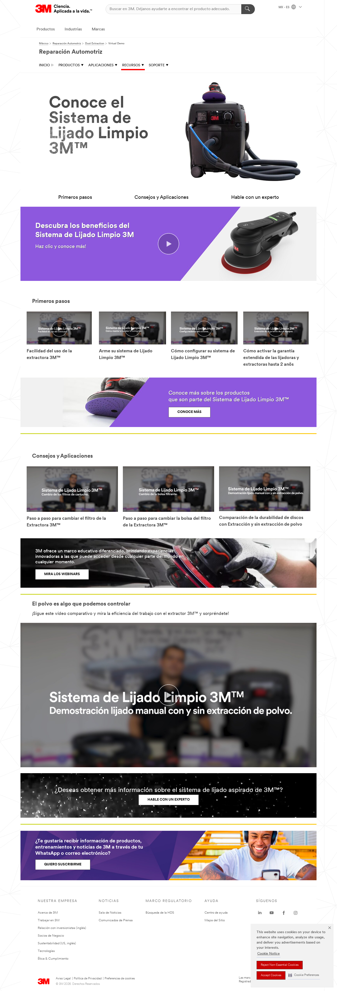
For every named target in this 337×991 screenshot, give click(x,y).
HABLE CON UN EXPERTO (169, 800)
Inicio (44, 65)
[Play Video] (59, 329)
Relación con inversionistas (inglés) (62, 928)
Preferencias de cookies (120, 978)
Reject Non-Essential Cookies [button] (280, 965)
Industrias (73, 29)
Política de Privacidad (88, 978)
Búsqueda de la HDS (160, 912)
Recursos (131, 65)
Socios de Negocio (51, 935)
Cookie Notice (268, 954)
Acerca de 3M (48, 912)
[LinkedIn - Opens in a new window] (259, 913)
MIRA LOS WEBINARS (62, 574)
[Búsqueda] (248, 9)
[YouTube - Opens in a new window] (271, 913)
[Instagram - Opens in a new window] (295, 913)
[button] (303, 975)
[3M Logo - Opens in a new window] (63, 9)
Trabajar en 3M (48, 920)
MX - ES (284, 7)
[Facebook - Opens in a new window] (283, 913)
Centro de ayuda (216, 912)
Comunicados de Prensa (116, 920)
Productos (46, 29)
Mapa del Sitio (215, 920)
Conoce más (189, 412)
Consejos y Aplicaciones (161, 197)
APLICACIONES (100, 65)
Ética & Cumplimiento (53, 958)
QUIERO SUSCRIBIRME (62, 864)
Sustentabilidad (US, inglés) (57, 943)
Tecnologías (46, 951)
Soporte (157, 65)
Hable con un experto (255, 197)
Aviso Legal (63, 978)
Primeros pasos (75, 197)
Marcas (98, 29)
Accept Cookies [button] (271, 975)
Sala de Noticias (110, 912)
